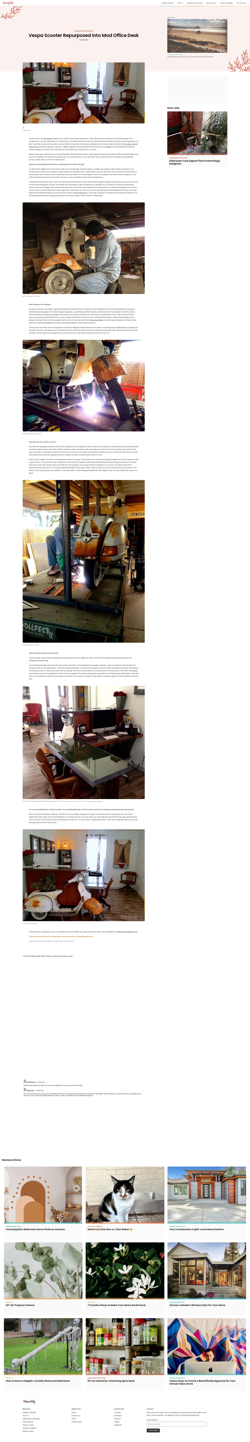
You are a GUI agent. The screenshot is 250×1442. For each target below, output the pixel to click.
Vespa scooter (68, 956)
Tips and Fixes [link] (241, 3)
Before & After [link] (211, 3)
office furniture (46, 956)
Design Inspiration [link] (168, 3)
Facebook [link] (118, 1415)
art (28, 956)
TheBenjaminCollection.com (127, 932)
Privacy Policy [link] (77, 1422)
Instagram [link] (118, 1425)
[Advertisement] (81, 992)
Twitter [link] (117, 1422)
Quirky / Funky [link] (28, 1425)
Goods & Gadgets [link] (226, 3)
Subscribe (153, 1430)
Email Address (152, 1420)
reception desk (57, 956)
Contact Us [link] (76, 1415)
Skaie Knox (84, 40)
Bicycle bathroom (81, 193)
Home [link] (29, 1402)
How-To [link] (180, 3)
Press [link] (74, 1419)
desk (38, 956)
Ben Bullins (48, 138)
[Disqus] (84, 1052)
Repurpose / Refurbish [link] (195, 3)
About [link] (74, 1412)
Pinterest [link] (117, 1419)
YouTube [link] (117, 1412)
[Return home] (8, 3)
